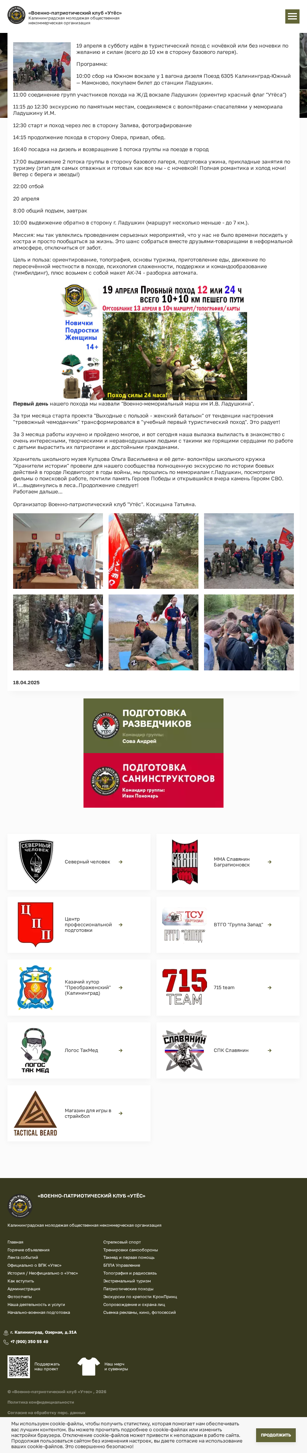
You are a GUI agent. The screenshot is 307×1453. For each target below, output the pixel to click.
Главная (15, 1241)
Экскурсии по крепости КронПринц (140, 1296)
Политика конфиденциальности (40, 1402)
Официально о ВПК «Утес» (34, 1265)
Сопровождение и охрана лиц (134, 1304)
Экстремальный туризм (127, 1280)
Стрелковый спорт (122, 1241)
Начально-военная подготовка (38, 1312)
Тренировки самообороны (130, 1249)
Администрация (23, 1288)
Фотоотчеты (19, 1296)
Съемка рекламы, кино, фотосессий (139, 1312)
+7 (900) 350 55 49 (29, 1341)
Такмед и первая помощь (129, 1257)
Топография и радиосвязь (130, 1272)
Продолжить (276, 1434)
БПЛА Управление (121, 1265)
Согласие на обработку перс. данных (46, 1412)
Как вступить (20, 1280)
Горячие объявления (28, 1249)
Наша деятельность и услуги (36, 1304)
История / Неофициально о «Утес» (42, 1272)
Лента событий (22, 1257)
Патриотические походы (128, 1288)
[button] (42, 66)
